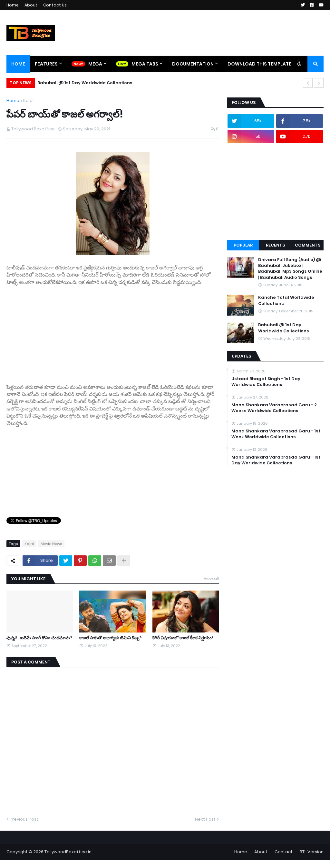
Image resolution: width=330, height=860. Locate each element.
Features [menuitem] (46, 64)
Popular (243, 245)
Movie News (51, 543)
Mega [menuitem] (95, 64)
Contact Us (55, 5)
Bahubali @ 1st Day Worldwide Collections (84, 83)
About (30, 5)
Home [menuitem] (18, 64)
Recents (275, 245)
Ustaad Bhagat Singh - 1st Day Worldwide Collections (265, 382)
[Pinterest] (80, 560)
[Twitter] (65, 560)
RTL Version (312, 852)
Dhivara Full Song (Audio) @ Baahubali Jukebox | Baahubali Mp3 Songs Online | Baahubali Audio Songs (290, 268)
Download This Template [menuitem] (259, 64)
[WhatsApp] (94, 560)
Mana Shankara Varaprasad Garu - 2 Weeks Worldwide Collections (274, 408)
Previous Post (24, 819)
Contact (284, 852)
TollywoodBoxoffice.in (68, 852)
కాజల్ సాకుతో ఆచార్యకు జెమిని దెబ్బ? (110, 638)
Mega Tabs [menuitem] (144, 64)
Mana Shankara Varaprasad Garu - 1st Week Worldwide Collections (275, 434)
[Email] (109, 560)
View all (211, 578)
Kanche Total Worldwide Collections (286, 300)
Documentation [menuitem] (193, 64)
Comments (307, 245)
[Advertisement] (112, 331)
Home (12, 5)
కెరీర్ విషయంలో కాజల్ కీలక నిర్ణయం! (182, 638)
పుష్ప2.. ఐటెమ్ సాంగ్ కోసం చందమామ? (39, 638)
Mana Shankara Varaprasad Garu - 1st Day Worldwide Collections (275, 460)
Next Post (205, 819)
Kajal (28, 100)
